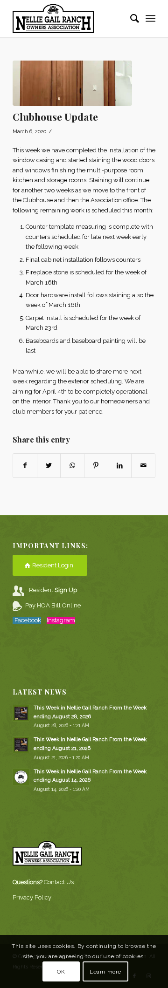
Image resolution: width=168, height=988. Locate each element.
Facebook (27, 620)
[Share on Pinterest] (96, 465)
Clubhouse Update (55, 116)
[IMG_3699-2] (72, 83)
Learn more (105, 971)
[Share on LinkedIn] (120, 465)
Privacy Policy (32, 897)
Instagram (61, 620)
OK (61, 971)
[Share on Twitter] (49, 465)
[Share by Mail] (143, 465)
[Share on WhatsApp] (72, 465)
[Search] (130, 18)
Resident (53, 589)
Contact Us (59, 882)
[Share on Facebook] (25, 465)
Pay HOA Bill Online (53, 605)
